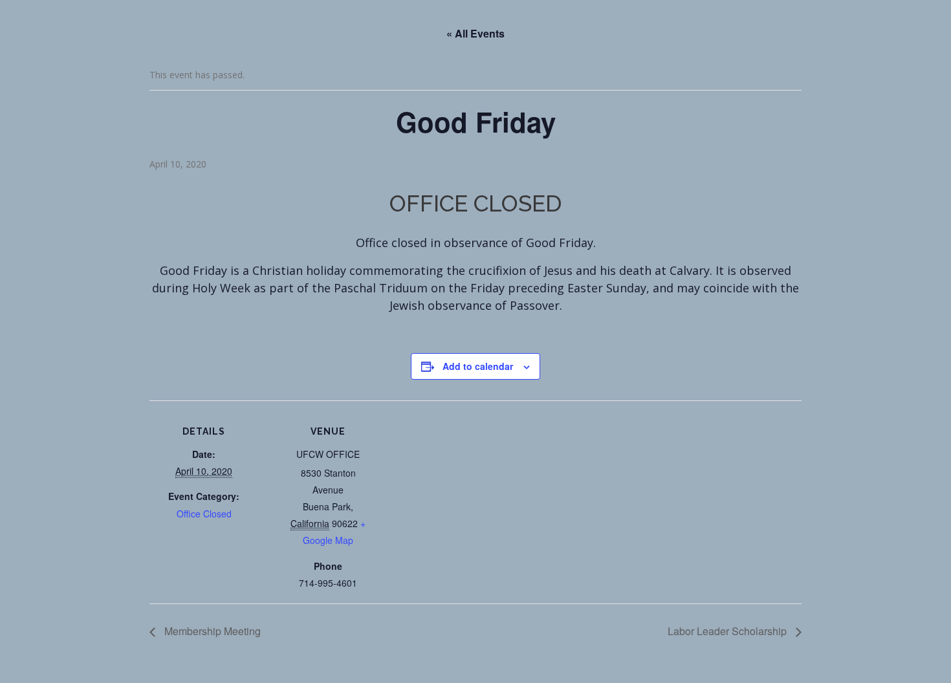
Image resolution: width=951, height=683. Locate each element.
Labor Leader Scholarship (728, 630)
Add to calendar (478, 366)
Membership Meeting (211, 630)
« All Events (475, 33)
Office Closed (204, 513)
